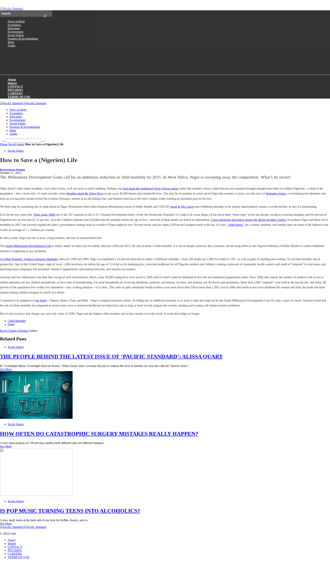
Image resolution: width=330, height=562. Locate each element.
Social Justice (16, 35)
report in (182, 206)
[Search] (45, 13)
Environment (15, 31)
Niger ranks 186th (44, 214)
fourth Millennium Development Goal (28, 246)
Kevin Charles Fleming (12, 169)
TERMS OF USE (19, 96)
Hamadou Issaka (276, 193)
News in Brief (16, 21)
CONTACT (15, 86)
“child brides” (235, 224)
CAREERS (15, 93)
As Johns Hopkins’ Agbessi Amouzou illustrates (29, 259)
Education (14, 28)
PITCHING (15, 90)
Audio (11, 45)
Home (3, 144)
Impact (12, 83)
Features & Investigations (23, 38)
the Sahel (41, 300)
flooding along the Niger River (85, 193)
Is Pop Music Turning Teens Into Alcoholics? (70, 511)
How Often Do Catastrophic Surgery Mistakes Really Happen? (99, 434)
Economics (14, 25)
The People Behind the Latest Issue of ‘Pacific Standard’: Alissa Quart (111, 356)
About (12, 79)
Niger (11, 324)
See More (6, 369)
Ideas (11, 42)
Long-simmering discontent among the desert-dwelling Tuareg (248, 219)
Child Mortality (17, 320)
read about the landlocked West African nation (150, 188)
